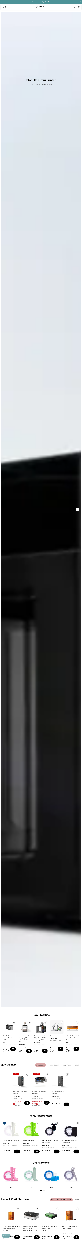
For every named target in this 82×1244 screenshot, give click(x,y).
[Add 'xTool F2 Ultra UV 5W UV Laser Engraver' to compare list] (77, 1209)
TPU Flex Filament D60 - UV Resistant (70, 1141)
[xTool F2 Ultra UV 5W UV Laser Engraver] (70, 1215)
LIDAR (77, 1065)
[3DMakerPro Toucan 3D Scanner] (41, 1080)
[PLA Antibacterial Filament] (11, 1129)
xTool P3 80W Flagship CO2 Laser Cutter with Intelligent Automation (31, 1228)
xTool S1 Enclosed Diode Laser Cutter (49, 1227)
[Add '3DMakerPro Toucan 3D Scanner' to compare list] (47, 1074)
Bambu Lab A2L (55, 1036)
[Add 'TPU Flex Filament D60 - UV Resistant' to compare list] (77, 1123)
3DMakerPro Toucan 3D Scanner (39, 1093)
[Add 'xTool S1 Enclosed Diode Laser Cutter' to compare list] (57, 1209)
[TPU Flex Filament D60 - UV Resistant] (70, 1129)
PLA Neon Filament (29, 1140)
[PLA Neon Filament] (31, 1129)
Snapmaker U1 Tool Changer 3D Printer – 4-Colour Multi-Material (25, 1039)
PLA (11, 1187)
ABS (71, 1187)
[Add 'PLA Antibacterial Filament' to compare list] (18, 1123)
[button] (41, 1190)
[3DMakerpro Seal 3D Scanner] (61, 1080)
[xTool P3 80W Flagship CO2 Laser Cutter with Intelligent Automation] (31, 1215)
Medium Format (54, 1065)
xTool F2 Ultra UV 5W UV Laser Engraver (70, 1227)
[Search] (75, 7)
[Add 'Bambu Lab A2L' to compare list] (61, 1022)
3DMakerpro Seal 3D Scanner (58, 1093)
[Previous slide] (18, 2)
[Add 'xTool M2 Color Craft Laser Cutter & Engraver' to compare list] (77, 1022)
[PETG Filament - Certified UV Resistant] (51, 1129)
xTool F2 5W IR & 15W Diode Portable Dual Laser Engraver (11, 1228)
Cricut (77, 1200)
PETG (51, 1187)
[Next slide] (64, 2)
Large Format (68, 1065)
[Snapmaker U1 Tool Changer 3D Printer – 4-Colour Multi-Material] (25, 1027)
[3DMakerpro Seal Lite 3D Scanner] (21, 1080)
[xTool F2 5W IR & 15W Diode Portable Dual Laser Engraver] (11, 1215)
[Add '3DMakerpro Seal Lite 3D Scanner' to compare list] (28, 1074)
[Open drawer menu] (4, 7)
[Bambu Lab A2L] (57, 1027)
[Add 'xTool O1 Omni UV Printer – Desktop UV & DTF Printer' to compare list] (14, 1022)
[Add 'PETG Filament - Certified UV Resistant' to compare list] (57, 1123)
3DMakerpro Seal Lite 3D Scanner (20, 1093)
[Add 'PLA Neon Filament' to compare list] (38, 1123)
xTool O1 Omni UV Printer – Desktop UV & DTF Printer (9, 1038)
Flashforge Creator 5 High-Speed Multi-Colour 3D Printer (40, 1038)
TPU (31, 1187)
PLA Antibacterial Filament (11, 1140)
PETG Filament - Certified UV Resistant (50, 1141)
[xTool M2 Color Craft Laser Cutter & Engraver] (72, 1027)
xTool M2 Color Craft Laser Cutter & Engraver (72, 1038)
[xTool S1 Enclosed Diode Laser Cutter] (51, 1215)
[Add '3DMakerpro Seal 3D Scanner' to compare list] (67, 1074)
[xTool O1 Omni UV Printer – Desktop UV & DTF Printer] (9, 1027)
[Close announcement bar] (80, 2)
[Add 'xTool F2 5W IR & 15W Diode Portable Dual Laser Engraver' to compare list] (18, 1209)
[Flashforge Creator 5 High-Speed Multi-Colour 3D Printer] (41, 1027)
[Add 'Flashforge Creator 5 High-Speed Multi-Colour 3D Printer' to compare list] (45, 1022)
